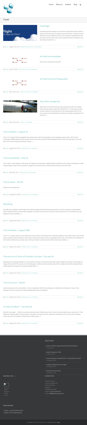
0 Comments (37, 47)
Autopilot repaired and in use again (56, 365)
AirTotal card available (50, 56)
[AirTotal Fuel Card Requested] (20, 83)
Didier (6, 47)
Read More (80, 47)
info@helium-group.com (56, 393)
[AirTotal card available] (20, 60)
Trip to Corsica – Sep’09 (14, 283)
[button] (80, 4)
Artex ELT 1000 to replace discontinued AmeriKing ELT (62, 346)
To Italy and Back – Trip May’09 (17, 307)
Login (58, 422)
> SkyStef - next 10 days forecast (12, 413)
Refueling (7, 204)
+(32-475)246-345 (55, 391)
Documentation (25, 47)
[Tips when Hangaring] (20, 106)
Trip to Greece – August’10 (15, 132)
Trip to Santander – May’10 (15, 158)
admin (6, 220)
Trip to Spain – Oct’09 (13, 182)
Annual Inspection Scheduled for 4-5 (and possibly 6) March (63, 358)
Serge (6, 194)
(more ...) (12, 376)
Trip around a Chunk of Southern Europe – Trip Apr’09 (28, 256)
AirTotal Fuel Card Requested (54, 79)
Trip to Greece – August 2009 (16, 230)
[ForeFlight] (20, 33)
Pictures (23, 148)
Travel (31, 47)
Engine (23, 220)
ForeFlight (45, 26)
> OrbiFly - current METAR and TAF (13, 410)
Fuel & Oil (22, 69)
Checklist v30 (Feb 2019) (53, 371)
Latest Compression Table (53, 352)
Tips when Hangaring (50, 101)
